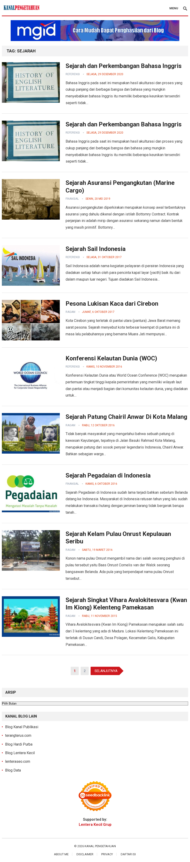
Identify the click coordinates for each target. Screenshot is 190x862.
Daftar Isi (128, 854)
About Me (61, 854)
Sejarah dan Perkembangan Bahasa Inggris (124, 65)
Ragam (70, 312)
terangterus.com (18, 735)
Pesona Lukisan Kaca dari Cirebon (112, 303)
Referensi (73, 74)
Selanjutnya (106, 671)
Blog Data (13, 770)
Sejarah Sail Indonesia (96, 248)
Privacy (107, 854)
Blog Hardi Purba (18, 744)
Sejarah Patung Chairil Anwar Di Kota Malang (126, 416)
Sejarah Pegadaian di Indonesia (108, 475)
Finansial (72, 198)
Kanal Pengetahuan (100, 846)
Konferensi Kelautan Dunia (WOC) (111, 358)
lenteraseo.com (17, 761)
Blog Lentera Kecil (20, 753)
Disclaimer (84, 854)
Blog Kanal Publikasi (21, 727)
